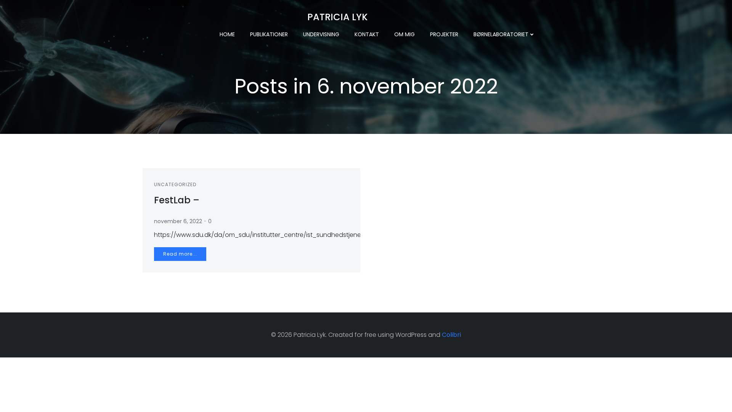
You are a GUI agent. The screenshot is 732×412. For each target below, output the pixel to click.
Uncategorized (175, 184)
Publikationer (269, 34)
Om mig (404, 34)
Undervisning (321, 34)
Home (227, 34)
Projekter (444, 34)
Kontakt (367, 34)
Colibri (451, 334)
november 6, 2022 (178, 221)
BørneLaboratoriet (501, 34)
